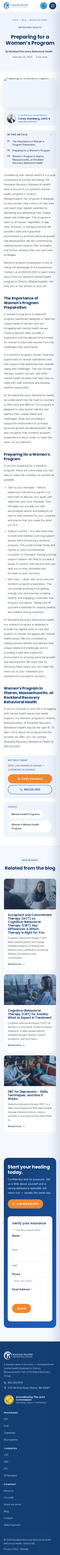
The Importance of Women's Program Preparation (28, 143)
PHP (6, 1426)
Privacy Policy (11, 1549)
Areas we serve (12, 1504)
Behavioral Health (38, 20)
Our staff (8, 1497)
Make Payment (12, 1525)
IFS (5, 1468)
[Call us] (43, 5)
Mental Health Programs (26, 814)
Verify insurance (32, 778)
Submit (21, 1308)
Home (15, 20)
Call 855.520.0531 (27, 1204)
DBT (6, 1461)
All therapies (10, 1475)
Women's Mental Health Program (25, 826)
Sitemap (24, 1549)
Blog (24, 20)
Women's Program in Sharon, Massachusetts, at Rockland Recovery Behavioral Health (28, 159)
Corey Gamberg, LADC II (34, 118)
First (14, 1249)
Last (14, 1265)
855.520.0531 (29, 272)
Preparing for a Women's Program (31, 150)
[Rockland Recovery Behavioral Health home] (21, 5)
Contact (8, 1518)
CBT (6, 1455)
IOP (6, 1419)
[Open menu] (52, 5)
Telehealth (9, 1432)
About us (9, 1490)
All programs (11, 1439)
